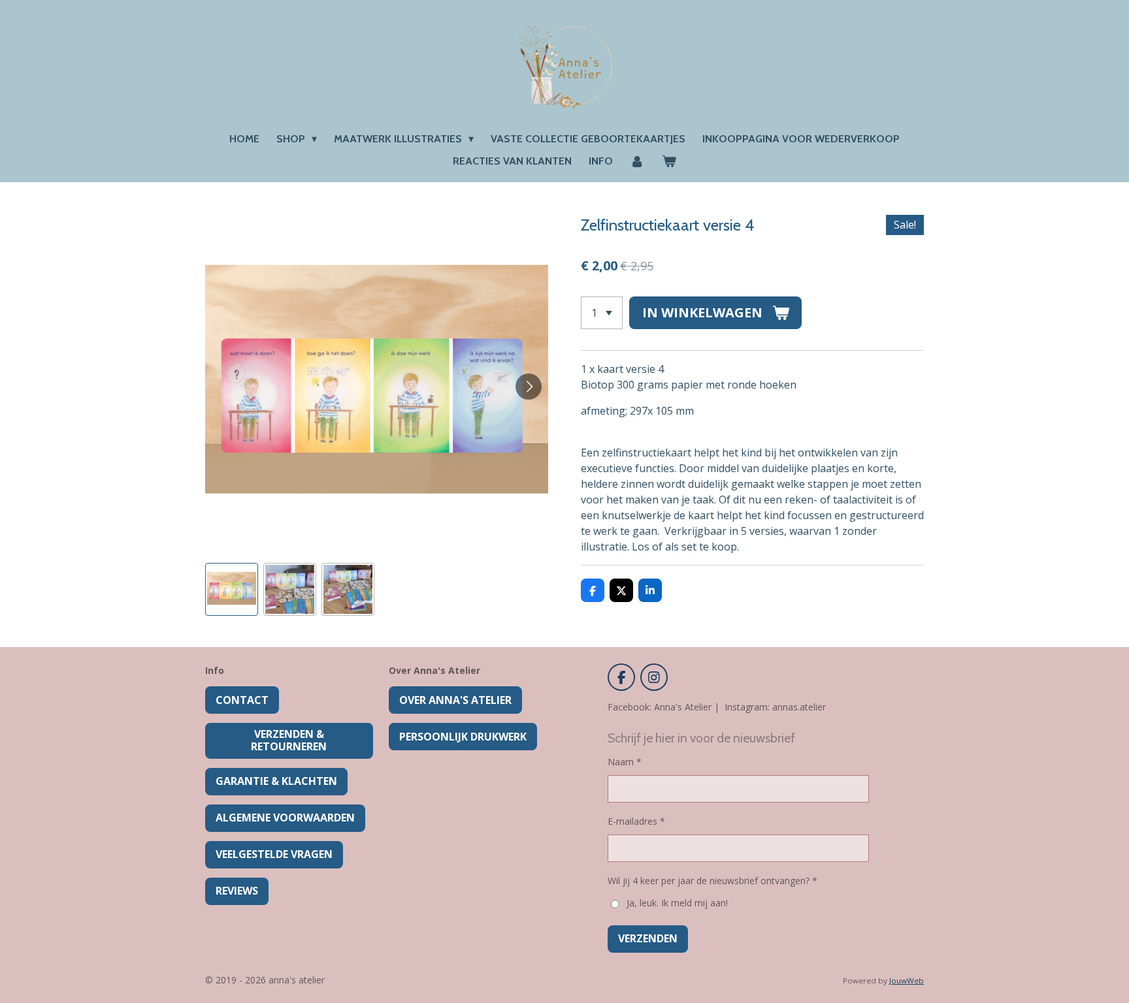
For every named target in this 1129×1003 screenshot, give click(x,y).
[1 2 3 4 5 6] (602, 312)
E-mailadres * (636, 821)
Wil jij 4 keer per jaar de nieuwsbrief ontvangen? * (712, 880)
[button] (231, 589)
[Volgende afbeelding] (528, 387)
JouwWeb (906, 980)
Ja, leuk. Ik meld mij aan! (677, 903)
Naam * (625, 762)
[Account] (637, 161)
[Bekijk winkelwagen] (669, 161)
